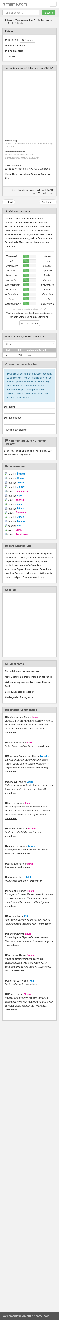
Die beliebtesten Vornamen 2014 (22, 671)
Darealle (44, 756)
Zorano (21, 521)
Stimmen (28, 40)
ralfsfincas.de (45, 573)
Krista (9, 31)
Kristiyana (48, 201)
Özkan (20, 477)
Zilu (19, 525)
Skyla (28, 933)
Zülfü (20, 503)
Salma (29, 863)
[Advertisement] (29, 103)
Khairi (9, 201)
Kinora (30, 890)
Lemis (35, 717)
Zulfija (19, 529)
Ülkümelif (21, 512)
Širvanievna (22, 490)
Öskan (20, 482)
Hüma (29, 742)
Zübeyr (21, 508)
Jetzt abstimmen (29, 323)
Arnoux (31, 846)
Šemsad (21, 473)
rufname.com (14, 4)
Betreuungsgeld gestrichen (19, 691)
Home (9, 20)
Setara (30, 955)
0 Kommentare (15, 50)
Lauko (30, 781)
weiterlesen (11, 732)
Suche (49, 12)
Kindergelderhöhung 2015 (19, 697)
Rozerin (32, 828)
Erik (26, 916)
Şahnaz (20, 499)
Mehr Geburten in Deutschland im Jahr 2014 (28, 676)
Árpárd (20, 495)
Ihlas (27, 803)
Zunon (20, 516)
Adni (28, 877)
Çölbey (21, 486)
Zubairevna (22, 534)
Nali (32, 980)
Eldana (27, 994)
